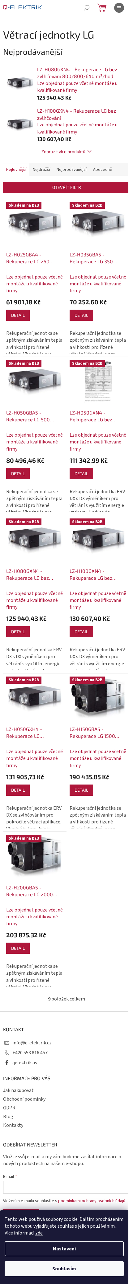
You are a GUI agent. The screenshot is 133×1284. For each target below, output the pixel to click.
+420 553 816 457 (30, 1052)
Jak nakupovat (18, 1090)
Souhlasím (64, 1268)
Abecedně (102, 169)
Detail (18, 315)
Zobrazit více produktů (63, 151)
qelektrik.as (24, 1062)
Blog (8, 1116)
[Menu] (119, 8)
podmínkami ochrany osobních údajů (91, 1201)
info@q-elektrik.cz (32, 1042)
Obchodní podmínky (24, 1099)
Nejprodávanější (72, 169)
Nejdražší (41, 169)
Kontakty (13, 1125)
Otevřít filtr (66, 187)
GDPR (9, 1107)
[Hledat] (86, 8)
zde (39, 1233)
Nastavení (64, 1248)
